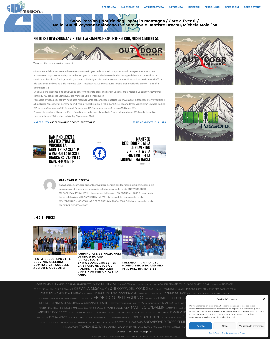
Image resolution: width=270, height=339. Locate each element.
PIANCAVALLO (42, 318)
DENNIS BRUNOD (175, 293)
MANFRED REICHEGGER (60, 308)
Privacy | (143, 332)
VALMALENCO (159, 327)
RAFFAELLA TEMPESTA (120, 318)
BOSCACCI (227, 284)
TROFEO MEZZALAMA (93, 326)
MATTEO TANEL (171, 308)
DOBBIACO (207, 293)
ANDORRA (127, 284)
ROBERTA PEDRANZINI (171, 317)
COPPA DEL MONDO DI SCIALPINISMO (172, 288)
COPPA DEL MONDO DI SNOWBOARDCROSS (215, 289)
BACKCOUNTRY (194, 284)
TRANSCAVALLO (70, 327)
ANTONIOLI (163, 284)
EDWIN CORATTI (221, 293)
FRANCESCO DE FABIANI (176, 298)
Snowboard (88, 122)
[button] (263, 299)
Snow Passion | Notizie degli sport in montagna (117, 21)
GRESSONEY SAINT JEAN (121, 303)
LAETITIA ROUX (181, 303)
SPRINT (183, 322)
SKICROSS (109, 322)
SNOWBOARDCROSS (160, 322)
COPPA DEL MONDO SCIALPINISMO (60, 293)
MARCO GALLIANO (97, 308)
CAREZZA (49, 289)
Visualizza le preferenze (251, 326)
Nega (225, 326)
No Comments (144, 122)
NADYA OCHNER (118, 312)
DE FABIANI (144, 294)
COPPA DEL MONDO (132, 288)
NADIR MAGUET (103, 312)
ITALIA (144, 303)
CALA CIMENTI (39, 289)
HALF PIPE (136, 303)
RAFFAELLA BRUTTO (102, 318)
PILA (70, 318)
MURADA (90, 313)
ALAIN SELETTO (84, 284)
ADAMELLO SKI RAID (66, 284)
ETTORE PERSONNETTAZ (67, 298)
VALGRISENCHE (145, 327)
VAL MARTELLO (173, 327)
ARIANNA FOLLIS (177, 284)
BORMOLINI (216, 284)
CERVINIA (82, 288)
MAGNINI (43, 308)
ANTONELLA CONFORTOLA (144, 284)
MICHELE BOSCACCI (53, 312)
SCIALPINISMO (47, 322)
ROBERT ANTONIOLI (145, 317)
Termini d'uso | (132, 332)
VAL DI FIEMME (127, 326)
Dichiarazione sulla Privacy (234, 333)
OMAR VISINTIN (181, 312)
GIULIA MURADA (70, 302)
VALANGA (112, 327)
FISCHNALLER (151, 298)
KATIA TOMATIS (154, 303)
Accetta (201, 326)
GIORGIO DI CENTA (49, 302)
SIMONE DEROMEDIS (78, 322)
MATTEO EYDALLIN (148, 307)
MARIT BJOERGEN (118, 307)
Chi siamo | (121, 332)
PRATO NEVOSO (80, 317)
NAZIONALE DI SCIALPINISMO (141, 312)
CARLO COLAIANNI (64, 289)
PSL (91, 317)
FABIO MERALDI (86, 299)
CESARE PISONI (103, 288)
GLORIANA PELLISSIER (95, 302)
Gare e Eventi (182, 21)
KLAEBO (167, 302)
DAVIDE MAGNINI (128, 293)
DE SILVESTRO (194, 293)
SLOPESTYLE (121, 322)
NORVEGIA (163, 312)
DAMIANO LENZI (106, 293)
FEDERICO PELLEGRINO (118, 298)
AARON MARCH (46, 283)
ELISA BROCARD (46, 298)
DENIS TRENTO (157, 294)
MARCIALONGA (80, 308)
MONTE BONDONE (77, 312)
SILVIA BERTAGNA (62, 322)
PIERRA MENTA (58, 317)
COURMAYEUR (88, 294)
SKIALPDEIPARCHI (96, 322)
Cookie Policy (214, 333)
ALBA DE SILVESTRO (107, 284)
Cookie (150, 332)
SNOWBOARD (136, 322)
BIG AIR (206, 284)
